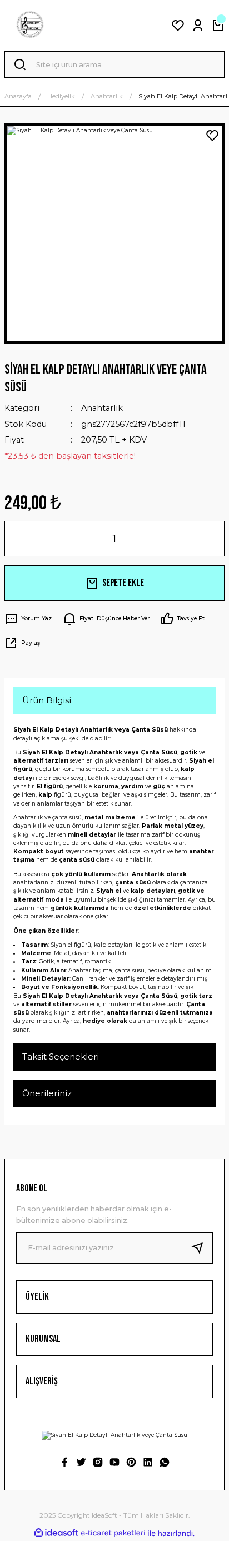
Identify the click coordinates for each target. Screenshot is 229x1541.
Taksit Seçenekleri (60, 1056)
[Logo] (30, 25)
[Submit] (202, 1248)
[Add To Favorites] (212, 135)
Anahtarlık (102, 408)
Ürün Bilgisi (46, 700)
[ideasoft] (56, 1533)
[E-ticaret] (113, 1533)
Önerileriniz (47, 1093)
